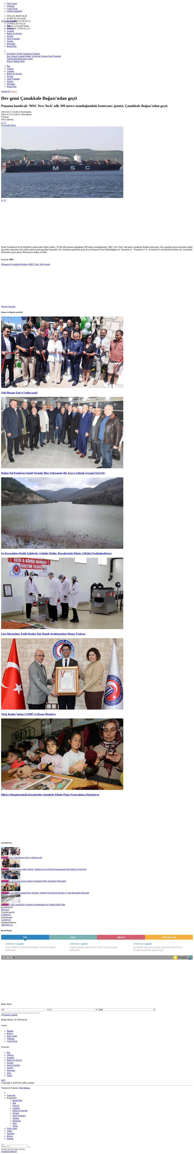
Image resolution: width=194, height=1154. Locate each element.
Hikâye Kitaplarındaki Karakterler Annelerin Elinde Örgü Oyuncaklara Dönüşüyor (50, 794)
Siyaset (10, 36)
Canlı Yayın (12, 8)
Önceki (4, 306)
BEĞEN (5, 909)
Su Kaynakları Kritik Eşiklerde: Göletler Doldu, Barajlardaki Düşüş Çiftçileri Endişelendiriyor (56, 553)
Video (9, 1131)
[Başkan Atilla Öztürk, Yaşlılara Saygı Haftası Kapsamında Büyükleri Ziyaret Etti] (10, 867)
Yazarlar (10, 1133)
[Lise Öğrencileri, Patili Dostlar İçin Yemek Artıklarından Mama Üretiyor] (62, 628)
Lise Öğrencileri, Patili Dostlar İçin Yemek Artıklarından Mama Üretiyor (43, 633)
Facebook (11, 53)
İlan (8, 26)
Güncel (10, 28)
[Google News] (8, 125)
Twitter (19, 53)
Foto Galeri (12, 3)
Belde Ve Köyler (14, 33)
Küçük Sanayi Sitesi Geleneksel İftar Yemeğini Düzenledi (37, 881)
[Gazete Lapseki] (9, 21)
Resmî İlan (11, 46)
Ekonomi (11, 44)
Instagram (27, 53)
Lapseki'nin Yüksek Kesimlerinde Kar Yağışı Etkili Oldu (37, 904)
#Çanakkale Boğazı (19, 264)
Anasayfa (5, 91)
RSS (23, 61)
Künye (10, 61)
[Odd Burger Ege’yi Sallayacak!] (62, 387)
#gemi (47, 264)
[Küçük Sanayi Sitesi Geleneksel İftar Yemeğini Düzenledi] (10, 878)
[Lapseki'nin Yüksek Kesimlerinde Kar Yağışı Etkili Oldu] (10, 902)
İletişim (16, 61)
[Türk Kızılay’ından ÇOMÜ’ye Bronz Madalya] (62, 709)
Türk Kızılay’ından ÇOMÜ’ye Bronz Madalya (28, 714)
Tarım (30, 59)
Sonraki (11, 306)
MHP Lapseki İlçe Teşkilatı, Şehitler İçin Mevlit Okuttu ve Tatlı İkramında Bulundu (49, 893)
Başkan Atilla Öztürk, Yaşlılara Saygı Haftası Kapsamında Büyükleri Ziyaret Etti (47, 869)
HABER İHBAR (9, 1151)
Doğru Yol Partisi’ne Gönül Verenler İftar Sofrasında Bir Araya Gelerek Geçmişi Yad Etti (53, 473)
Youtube (36, 53)
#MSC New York (36, 264)
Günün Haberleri (14, 11)
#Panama (5, 264)
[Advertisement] (86, 224)
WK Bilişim (24, 1088)
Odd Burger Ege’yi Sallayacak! (19, 392)
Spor (24, 59)
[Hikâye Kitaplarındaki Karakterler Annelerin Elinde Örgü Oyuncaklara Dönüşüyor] (62, 789)
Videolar (10, 6)
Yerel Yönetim (13, 38)
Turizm (10, 41)
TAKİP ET (6, 915)
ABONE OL (7, 925)
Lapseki (10, 31)
